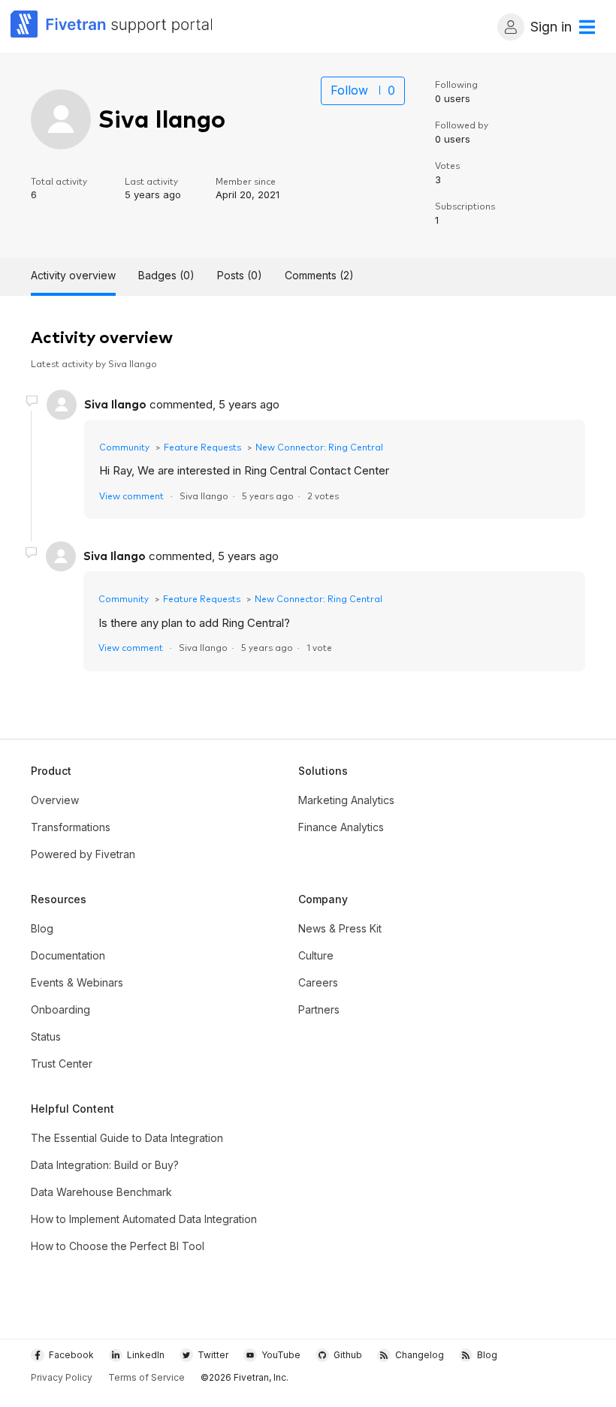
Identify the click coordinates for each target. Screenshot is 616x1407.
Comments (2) (319, 275)
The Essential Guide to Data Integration (127, 1137)
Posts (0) (239, 275)
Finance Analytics (341, 827)
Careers (318, 982)
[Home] (112, 27)
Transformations (70, 827)
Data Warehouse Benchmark (101, 1192)
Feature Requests (202, 446)
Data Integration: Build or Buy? (105, 1164)
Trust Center (61, 1063)
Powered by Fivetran (83, 854)
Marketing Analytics (346, 800)
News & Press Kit (340, 928)
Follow (349, 90)
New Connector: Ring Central (319, 446)
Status (46, 1036)
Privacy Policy (61, 1377)
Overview (55, 800)
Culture (316, 955)
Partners (319, 1009)
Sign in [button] (551, 27)
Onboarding (60, 1009)
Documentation (68, 955)
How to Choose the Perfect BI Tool (117, 1246)
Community (124, 446)
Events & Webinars (77, 982)
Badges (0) (166, 275)
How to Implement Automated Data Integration (144, 1219)
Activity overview (73, 275)
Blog (42, 928)
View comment (131, 495)
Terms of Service (146, 1377)
